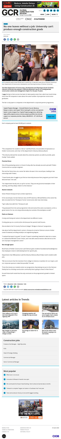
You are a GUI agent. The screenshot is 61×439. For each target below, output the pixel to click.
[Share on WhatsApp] (15, 39)
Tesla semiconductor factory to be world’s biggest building (22, 393)
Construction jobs (12, 340)
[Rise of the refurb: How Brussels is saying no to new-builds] (50, 324)
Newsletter (5, 428)
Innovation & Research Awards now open (18, 379)
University (20, 284)
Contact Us (5, 431)
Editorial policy (25, 431)
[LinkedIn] (54, 10)
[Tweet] (8, 39)
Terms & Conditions (8, 430)
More (54, 14)
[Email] (48, 10)
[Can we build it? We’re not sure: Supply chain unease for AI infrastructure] (50, 307)
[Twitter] (51, 10)
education (10, 284)
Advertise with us (25, 428)
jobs (15, 284)
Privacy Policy (24, 430)
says (4, 94)
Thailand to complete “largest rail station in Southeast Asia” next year (25, 388)
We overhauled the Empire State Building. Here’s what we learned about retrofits (29, 384)
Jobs (47, 14)
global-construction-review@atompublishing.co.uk (37, 289)
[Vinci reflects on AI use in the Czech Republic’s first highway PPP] (10, 307)
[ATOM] (16, 436)
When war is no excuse (13, 375)
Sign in (40, 10)
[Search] (58, 10)
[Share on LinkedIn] (11, 39)
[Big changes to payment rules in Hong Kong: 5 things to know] (10, 324)
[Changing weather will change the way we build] (30, 307)
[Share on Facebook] (5, 39)
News (42, 14)
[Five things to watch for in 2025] (30, 324)
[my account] (44, 10)
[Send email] (18, 39)
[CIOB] (44, 436)
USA (25, 284)
